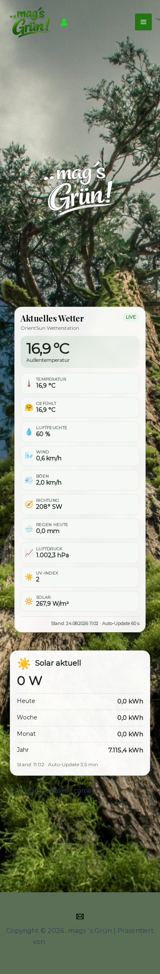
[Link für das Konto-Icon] (64, 22)
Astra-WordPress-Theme (87, 942)
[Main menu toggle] (143, 22)
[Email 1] (80, 916)
